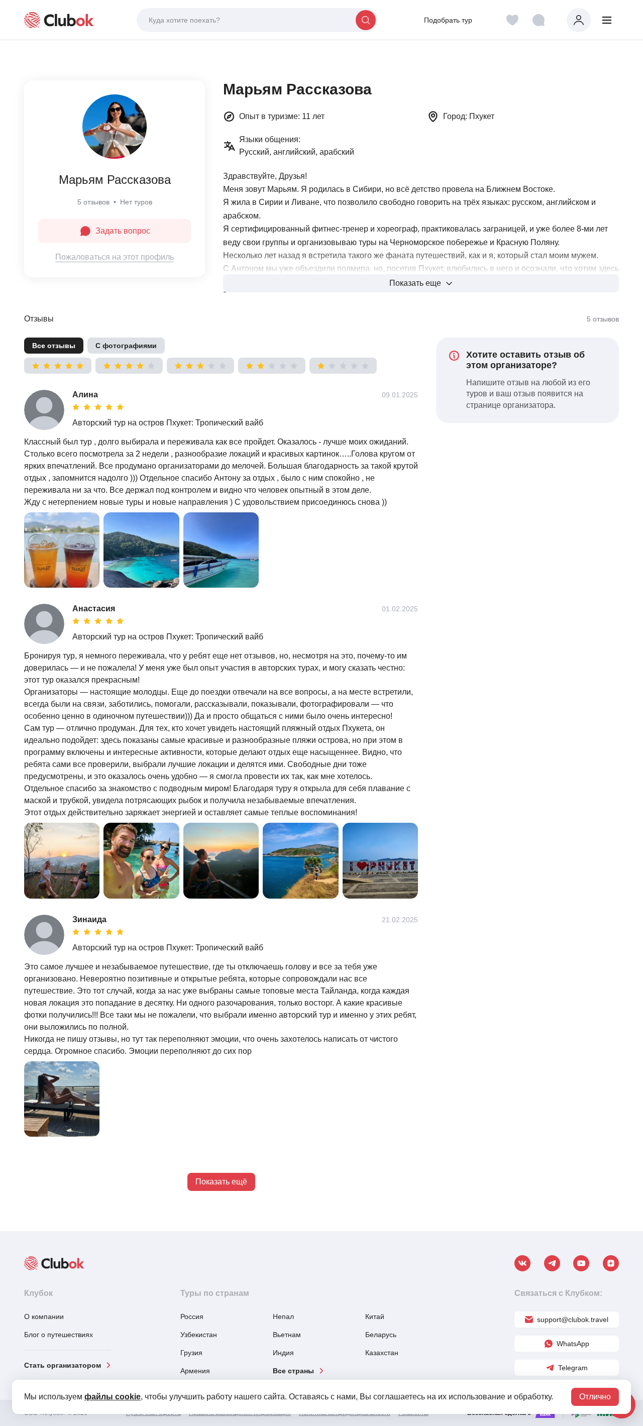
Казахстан (381, 1353)
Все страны (293, 1371)
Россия (191, 1316)
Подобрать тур (448, 20)
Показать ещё (221, 1181)
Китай (374, 1316)
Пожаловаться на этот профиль (114, 257)
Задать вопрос (122, 231)
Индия (283, 1353)
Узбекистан (198, 1335)
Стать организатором (62, 1365)
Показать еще (415, 283)
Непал (283, 1316)
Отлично (595, 1396)
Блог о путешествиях (58, 1335)
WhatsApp (573, 1344)
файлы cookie (112, 1396)
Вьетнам (287, 1335)
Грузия (191, 1353)
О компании (44, 1316)
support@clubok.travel (572, 1319)
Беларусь (380, 1335)
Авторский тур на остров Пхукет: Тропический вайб (167, 422)
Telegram (573, 1368)
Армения (195, 1371)
